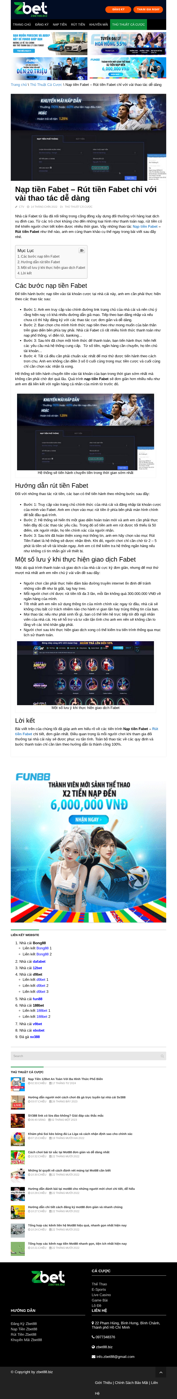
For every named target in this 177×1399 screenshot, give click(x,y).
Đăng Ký (42, 24)
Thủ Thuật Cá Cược (128, 24)
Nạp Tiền (60, 24)
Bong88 (42, 948)
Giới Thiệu (103, 1383)
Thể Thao (99, 1284)
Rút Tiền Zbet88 (23, 1334)
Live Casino (101, 1295)
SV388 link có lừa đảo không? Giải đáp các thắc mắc (66, 1115)
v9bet (37, 1024)
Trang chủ (22, 24)
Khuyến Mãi (98, 24)
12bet (37, 968)
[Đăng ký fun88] (88, 845)
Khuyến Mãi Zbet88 (26, 1340)
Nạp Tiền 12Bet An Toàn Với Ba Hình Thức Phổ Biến (65, 1079)
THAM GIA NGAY (148, 9)
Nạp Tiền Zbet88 (24, 1329)
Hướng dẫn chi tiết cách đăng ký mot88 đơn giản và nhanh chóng (75, 1207)
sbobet (38, 1030)
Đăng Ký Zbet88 (24, 1324)
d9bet (40, 980)
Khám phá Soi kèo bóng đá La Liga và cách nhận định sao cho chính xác (80, 1134)
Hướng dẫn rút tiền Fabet (40, 262)
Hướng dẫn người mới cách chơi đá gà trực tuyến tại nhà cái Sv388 (76, 1097)
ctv (21, 206)
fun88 (37, 999)
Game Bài (100, 1300)
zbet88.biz (44, 1372)
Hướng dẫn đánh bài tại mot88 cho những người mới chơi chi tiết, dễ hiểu (81, 1188)
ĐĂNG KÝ (118, 9)
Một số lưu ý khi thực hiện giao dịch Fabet (53, 267)
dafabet (39, 961)
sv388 (35, 1037)
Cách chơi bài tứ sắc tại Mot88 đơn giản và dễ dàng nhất (68, 1152)
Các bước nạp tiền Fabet (40, 256)
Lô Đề (96, 1306)
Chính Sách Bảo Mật (131, 1383)
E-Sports (99, 1290)
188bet (41, 1011)
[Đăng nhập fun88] (128, 68)
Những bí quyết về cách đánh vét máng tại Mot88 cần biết (69, 1170)
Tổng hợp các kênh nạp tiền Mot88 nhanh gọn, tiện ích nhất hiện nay (77, 1243)
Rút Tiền (78, 24)
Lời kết (26, 273)
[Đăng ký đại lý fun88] (49, 43)
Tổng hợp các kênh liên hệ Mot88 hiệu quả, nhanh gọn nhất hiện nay (77, 1225)
